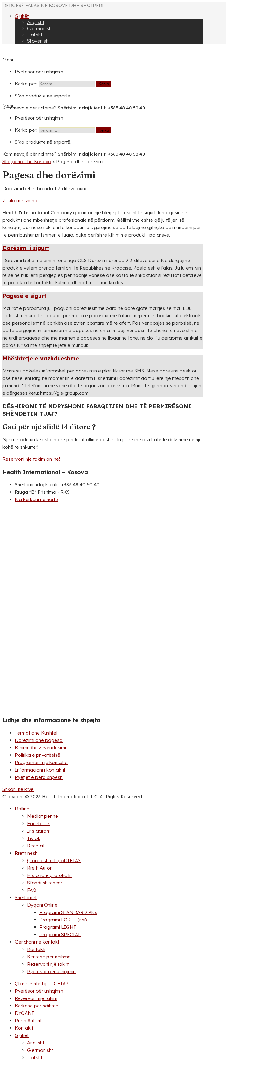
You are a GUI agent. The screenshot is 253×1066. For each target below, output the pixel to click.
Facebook (38, 823)
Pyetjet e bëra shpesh (39, 777)
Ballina (22, 809)
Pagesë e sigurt (24, 295)
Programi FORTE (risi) (63, 920)
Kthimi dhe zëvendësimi (40, 748)
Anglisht (35, 22)
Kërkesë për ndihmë (49, 957)
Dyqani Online (42, 905)
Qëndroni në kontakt (37, 942)
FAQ (31, 890)
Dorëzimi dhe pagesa (39, 740)
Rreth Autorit (40, 868)
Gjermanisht (40, 28)
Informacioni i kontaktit (40, 770)
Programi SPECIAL (60, 934)
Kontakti (36, 949)
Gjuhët (22, 16)
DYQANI (24, 1013)
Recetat (35, 846)
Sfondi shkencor (44, 883)
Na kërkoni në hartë (36, 499)
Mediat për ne (42, 816)
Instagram (39, 831)
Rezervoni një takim (48, 964)
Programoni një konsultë (41, 762)
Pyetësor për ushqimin (39, 72)
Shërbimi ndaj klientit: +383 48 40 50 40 (101, 108)
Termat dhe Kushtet (36, 733)
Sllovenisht (38, 41)
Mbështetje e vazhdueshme (40, 358)
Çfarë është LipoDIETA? (54, 860)
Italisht (34, 35)
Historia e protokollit (49, 875)
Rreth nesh (26, 853)
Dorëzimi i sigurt (25, 248)
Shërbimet (26, 897)
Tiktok (33, 838)
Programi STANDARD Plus (68, 912)
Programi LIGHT (57, 927)
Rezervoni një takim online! (31, 459)
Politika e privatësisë (37, 755)
